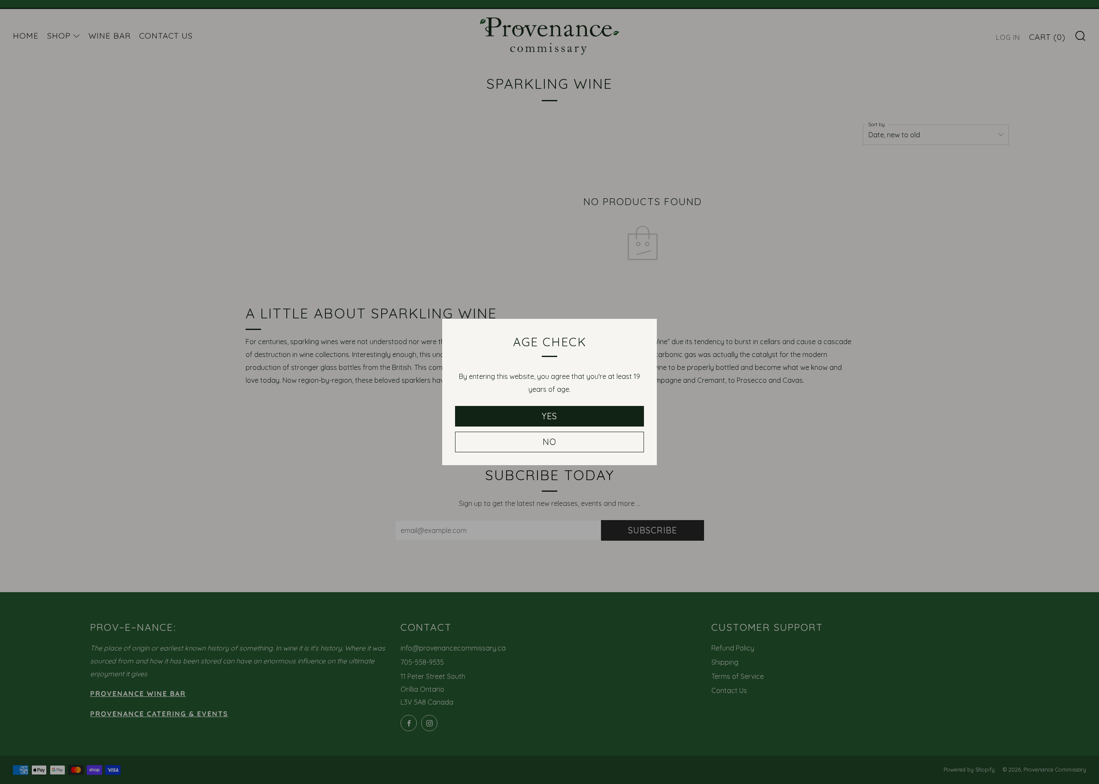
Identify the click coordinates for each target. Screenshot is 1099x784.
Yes (549, 416)
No (549, 441)
